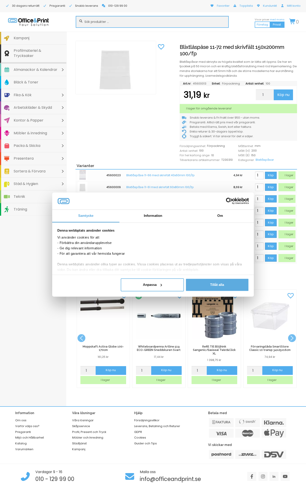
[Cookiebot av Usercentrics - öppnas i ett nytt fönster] (229, 201)
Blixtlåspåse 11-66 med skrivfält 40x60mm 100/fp (160, 175)
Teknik (19, 196)
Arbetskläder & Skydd (33, 107)
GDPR (138, 432)
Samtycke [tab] (86, 216)
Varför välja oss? (27, 426)
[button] (161, 46)
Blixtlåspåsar (265, 160)
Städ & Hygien (26, 183)
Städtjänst (79, 443)
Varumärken (24, 449)
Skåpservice (81, 426)
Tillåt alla (217, 285)
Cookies (140, 437)
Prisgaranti (23, 432)
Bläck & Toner (26, 82)
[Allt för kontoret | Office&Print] (28, 22)
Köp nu (283, 94)
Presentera (24, 158)
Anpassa (150, 285)
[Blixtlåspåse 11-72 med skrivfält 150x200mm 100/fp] (121, 68)
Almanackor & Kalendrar (35, 69)
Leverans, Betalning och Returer (157, 426)
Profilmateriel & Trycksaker (27, 53)
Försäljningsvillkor (146, 420)
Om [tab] (220, 216)
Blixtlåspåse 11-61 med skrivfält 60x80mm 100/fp (160, 187)
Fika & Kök (23, 95)
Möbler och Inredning (87, 437)
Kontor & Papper (28, 120)
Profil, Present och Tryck (89, 432)
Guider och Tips (145, 443)
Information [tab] (153, 216)
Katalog (21, 443)
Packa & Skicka (27, 145)
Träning (20, 209)
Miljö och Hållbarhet (29, 437)
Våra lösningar (83, 420)
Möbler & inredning (30, 133)
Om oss (20, 420)
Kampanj (21, 38)
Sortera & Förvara (29, 171)
